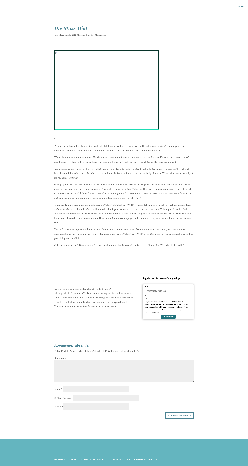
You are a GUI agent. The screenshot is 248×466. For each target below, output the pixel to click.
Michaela (60, 35)
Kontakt (73, 459)
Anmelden (168, 316)
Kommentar (60, 358)
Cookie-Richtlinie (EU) (146, 459)
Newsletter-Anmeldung (92, 459)
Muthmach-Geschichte (85, 35)
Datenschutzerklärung (119, 459)
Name (58, 389)
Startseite (241, 6)
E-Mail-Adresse (63, 397)
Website (58, 406)
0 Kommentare (100, 35)
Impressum (59, 459)
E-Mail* (148, 287)
